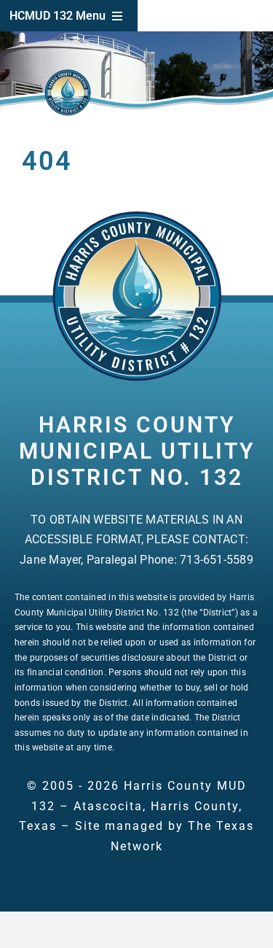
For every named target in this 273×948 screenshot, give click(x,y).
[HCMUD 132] (137, 215)
